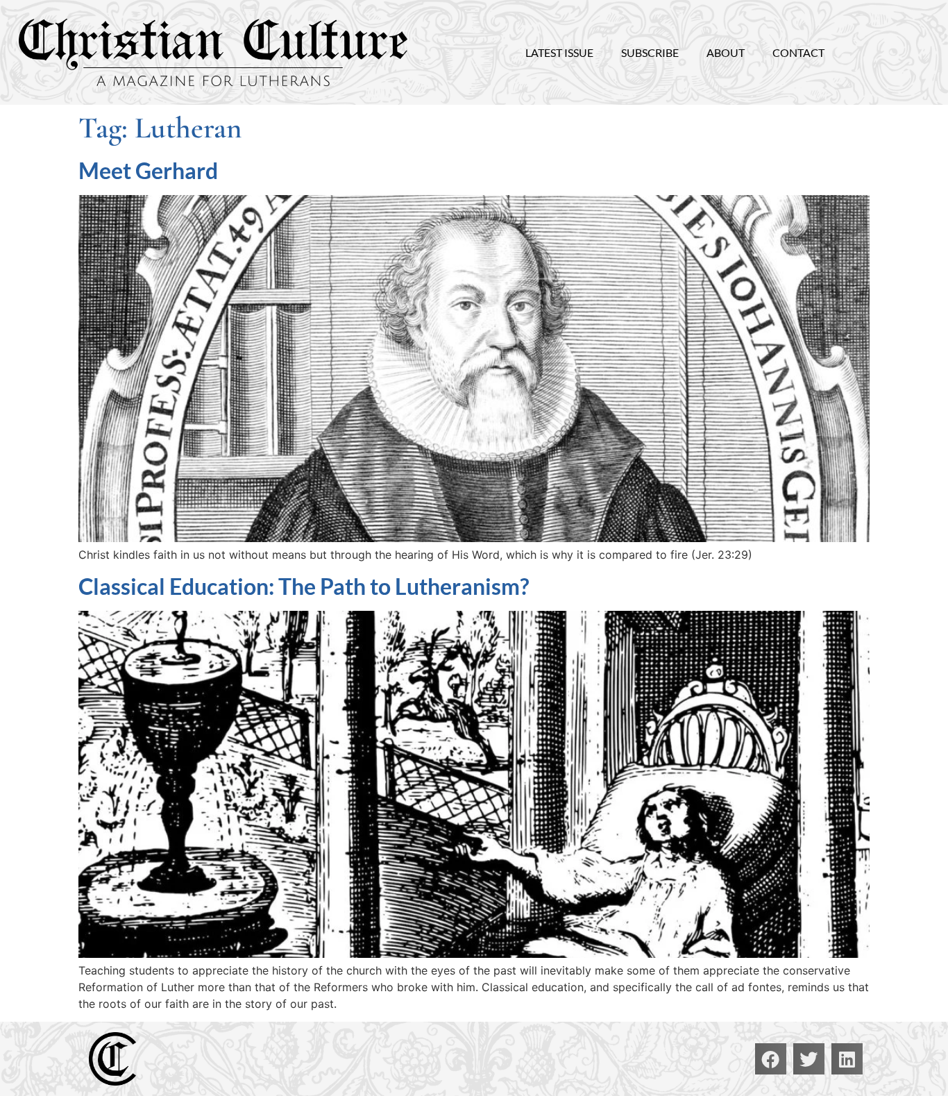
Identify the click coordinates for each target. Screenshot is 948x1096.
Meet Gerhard (148, 170)
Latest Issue (559, 52)
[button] (770, 1058)
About (725, 52)
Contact (798, 52)
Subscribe (650, 52)
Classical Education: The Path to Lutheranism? (303, 586)
